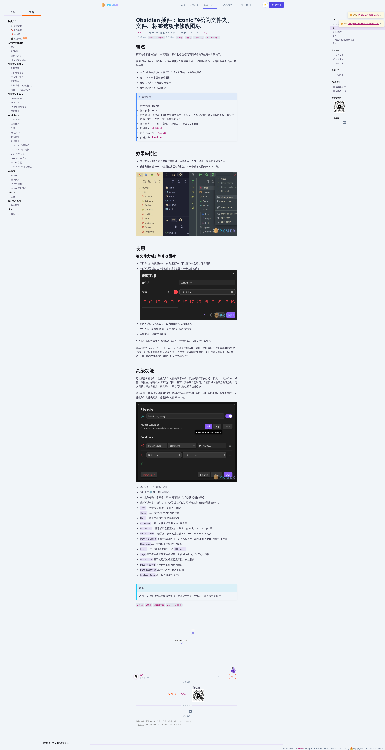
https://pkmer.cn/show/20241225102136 (164, 724)
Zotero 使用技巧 (18, 188)
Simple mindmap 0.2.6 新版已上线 (363, 23)
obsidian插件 (213, 37)
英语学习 (15, 213)
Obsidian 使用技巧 (20, 145)
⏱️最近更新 (16, 25)
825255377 (341, 87)
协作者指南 (16, 55)
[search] (258, 4)
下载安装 (162, 132)
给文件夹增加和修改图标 (346, 39)
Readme (157, 137)
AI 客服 (340, 74)
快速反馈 (339, 55)
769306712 (341, 90)
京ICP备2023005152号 (338, 748)
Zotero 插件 (16, 183)
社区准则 (15, 51)
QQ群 (184, 693)
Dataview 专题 (18, 153)
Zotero (14, 175)
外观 (13, 128)
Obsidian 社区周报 (20, 149)
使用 (335, 35)
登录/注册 (276, 4)
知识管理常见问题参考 (21, 85)
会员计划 (194, 4)
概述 (335, 28)
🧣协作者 (15, 34)
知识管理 (15, 68)
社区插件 (15, 141)
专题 (31, 12)
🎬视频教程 (18, 38)
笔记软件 (15, 111)
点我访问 (157, 128)
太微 (13, 196)
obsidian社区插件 (156, 37)
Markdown (16, 98)
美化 (188, 37)
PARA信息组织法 (19, 106)
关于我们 (246, 4)
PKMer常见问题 (18, 59)
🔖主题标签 (16, 29)
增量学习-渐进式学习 (21, 89)
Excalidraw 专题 (19, 158)
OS (139, 33)
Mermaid (15, 102)
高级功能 (336, 43)
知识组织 (15, 81)
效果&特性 (337, 31)
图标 (179, 37)
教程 (13, 12)
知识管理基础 (17, 72)
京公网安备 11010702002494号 (368, 748)
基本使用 (15, 123)
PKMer (300, 748)
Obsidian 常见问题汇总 (22, 166)
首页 (183, 4)
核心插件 (15, 136)
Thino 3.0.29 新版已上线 (368, 14)
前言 (13, 46)
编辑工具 (198, 37)
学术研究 (15, 205)
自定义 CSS (16, 132)
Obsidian (15, 119)
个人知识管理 (17, 76)
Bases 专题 (16, 162)
